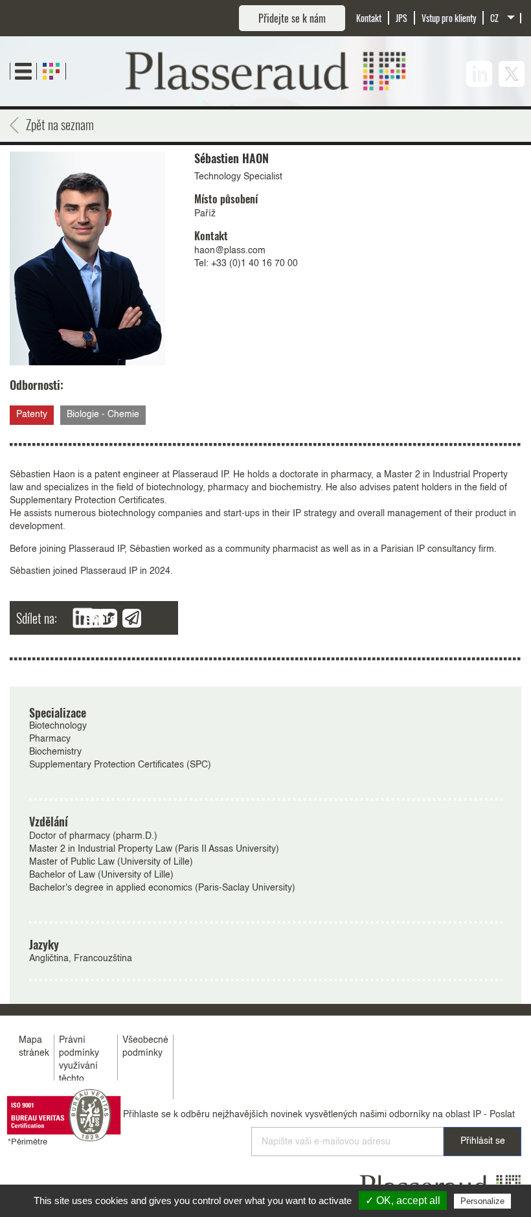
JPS (401, 18)
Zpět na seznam (60, 124)
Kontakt (368, 18)
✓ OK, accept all (402, 1200)
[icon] (479, 74)
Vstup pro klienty (449, 18)
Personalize (482, 1201)
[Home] (266, 71)
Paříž (205, 213)
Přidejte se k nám (292, 18)
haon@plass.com (230, 250)
